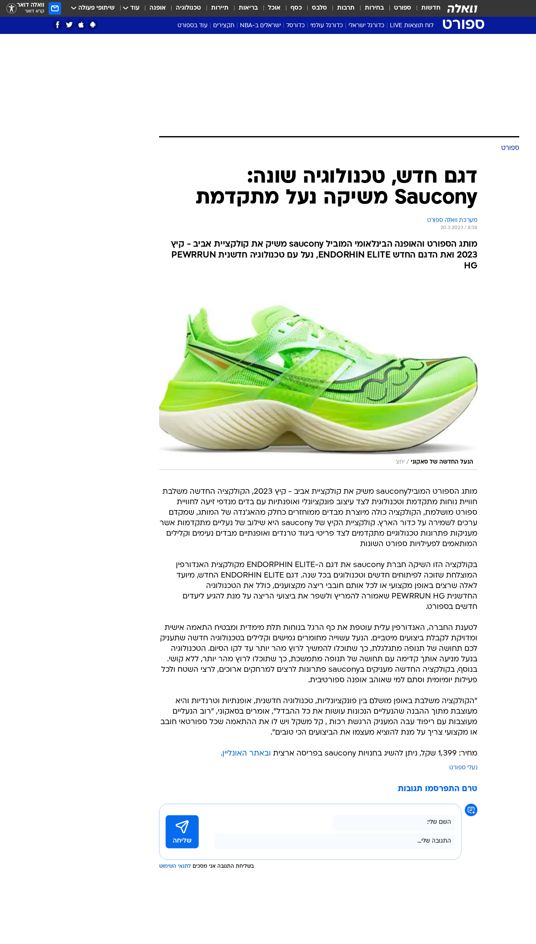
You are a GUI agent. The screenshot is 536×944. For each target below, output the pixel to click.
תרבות (346, 8)
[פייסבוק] (57, 25)
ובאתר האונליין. (246, 754)
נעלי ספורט (463, 768)
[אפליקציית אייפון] (81, 25)
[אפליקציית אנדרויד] (93, 25)
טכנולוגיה (188, 8)
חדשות (431, 8)
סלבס (319, 8)
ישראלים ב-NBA (260, 25)
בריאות (248, 8)
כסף (296, 8)
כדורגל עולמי (326, 25)
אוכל (274, 8)
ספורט (402, 8)
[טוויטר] (69, 25)
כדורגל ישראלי (366, 25)
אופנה (157, 8)
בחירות (374, 8)
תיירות (220, 8)
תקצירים (223, 25)
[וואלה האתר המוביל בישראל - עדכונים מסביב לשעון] (462, 8)
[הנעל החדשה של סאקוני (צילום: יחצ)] (318, 375)
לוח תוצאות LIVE (411, 25)
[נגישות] (11, 8)
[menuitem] (426, 8)
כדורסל (295, 25)
